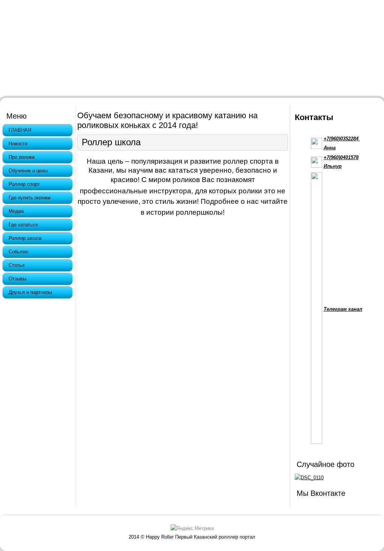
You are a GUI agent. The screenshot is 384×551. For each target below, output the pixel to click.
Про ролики (21, 157)
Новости (18, 143)
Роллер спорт (24, 184)
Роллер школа (25, 238)
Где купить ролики (29, 197)
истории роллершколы (184, 212)
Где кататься (23, 224)
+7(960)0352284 (342, 139)
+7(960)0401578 (341, 157)
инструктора (170, 191)
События (18, 251)
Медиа (16, 211)
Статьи (16, 265)
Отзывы (17, 279)
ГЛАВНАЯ (20, 130)
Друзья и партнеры (30, 292)
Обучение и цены (28, 170)
